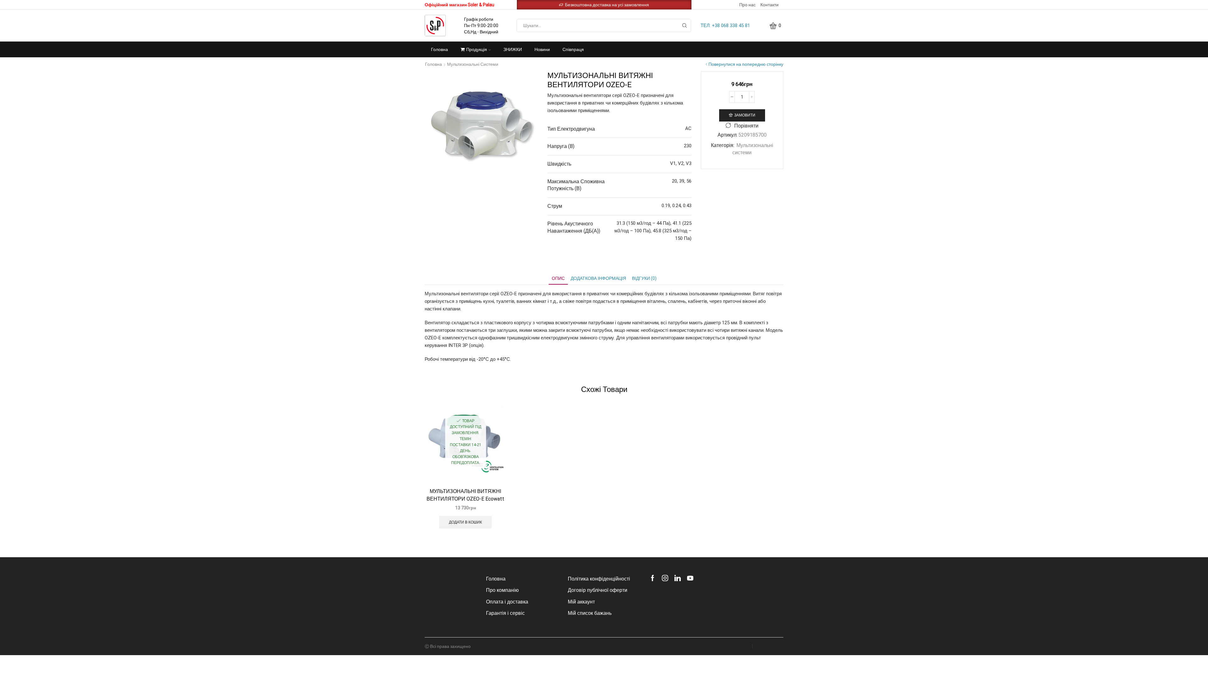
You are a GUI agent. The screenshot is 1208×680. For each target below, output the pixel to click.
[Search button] (684, 25)
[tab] (558, 278)
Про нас (747, 4)
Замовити (744, 115)
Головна (439, 49)
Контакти (769, 4)
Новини (542, 49)
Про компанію (502, 590)
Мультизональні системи (472, 64)
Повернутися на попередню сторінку (745, 64)
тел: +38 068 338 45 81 (725, 25)
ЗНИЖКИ (512, 49)
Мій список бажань (590, 613)
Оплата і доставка (507, 602)
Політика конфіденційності (599, 579)
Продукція (476, 49)
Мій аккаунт (581, 602)
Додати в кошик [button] (465, 522)
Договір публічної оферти (597, 590)
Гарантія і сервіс (505, 613)
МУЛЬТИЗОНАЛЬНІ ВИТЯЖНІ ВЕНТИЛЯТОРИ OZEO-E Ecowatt (465, 495)
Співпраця (573, 49)
